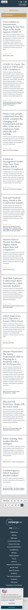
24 (21, 501)
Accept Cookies (11, 607)
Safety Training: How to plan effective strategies (13, 441)
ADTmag (14, 535)
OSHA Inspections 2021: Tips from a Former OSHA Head (13, 318)
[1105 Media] (14, 528)
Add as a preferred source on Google (23, 5)
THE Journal (14, 582)
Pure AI (14, 558)
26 (5, 505)
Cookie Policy (11, 600)
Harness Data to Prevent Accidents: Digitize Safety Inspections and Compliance (12, 244)
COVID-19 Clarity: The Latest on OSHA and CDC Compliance (14, 67)
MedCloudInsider (14, 556)
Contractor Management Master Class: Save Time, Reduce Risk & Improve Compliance (13, 164)
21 (11, 501)
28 (12, 505)
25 (24, 501)
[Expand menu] (25, 2)
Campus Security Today (14, 541)
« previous (6, 501)
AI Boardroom (14, 532)
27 (9, 505)
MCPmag (14, 553)
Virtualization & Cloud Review (14, 585)
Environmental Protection (14, 547)
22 (14, 501)
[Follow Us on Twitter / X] (23, 2)
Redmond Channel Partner (14, 564)
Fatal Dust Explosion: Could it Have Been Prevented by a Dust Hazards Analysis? (13, 282)
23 (18, 501)
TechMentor (14, 573)
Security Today (14, 567)
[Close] (21, 589)
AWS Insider (14, 538)
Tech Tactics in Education (14, 576)
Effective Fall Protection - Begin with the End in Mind (14, 404)
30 (19, 505)
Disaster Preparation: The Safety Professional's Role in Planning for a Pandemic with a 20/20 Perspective (13, 358)
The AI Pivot (14, 579)
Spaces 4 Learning (14, 570)
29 (15, 505)
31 (22, 505)
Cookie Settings (11, 603)
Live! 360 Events (14, 550)
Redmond (14, 561)
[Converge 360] (14, 522)
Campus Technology (14, 544)
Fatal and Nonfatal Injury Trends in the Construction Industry (13, 200)
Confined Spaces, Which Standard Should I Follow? (11, 473)
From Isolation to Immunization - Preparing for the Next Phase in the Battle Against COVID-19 (13, 26)
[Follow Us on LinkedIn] (21, 2)
